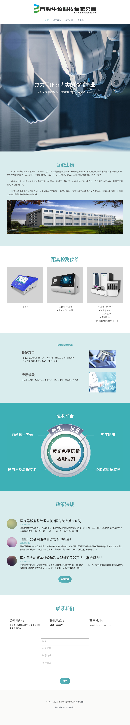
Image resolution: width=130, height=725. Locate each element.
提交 (65, 681)
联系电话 (46, 655)
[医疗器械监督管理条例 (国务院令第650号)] (12, 524)
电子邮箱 (46, 648)
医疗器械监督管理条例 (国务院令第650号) (50, 521)
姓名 (44, 641)
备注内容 (46, 663)
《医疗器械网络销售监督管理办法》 (46, 539)
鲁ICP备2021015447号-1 (65, 707)
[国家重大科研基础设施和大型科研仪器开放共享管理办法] (12, 561)
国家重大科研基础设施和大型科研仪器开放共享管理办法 (61, 558)
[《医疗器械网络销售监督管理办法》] (12, 542)
